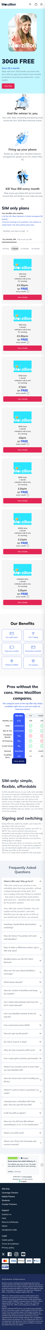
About (4, 1226)
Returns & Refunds (10, 1222)
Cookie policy (7, 1240)
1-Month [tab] (15, 249)
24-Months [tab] (35, 249)
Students (6, 1200)
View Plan (8, 86)
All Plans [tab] (6, 249)
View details (19, 761)
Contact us (6, 1214)
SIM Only (6, 1189)
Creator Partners (9, 1204)
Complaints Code (9, 1230)
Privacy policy (8, 1248)
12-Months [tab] (25, 249)
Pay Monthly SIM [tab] (9, 239)
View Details (22, 297)
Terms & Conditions (10, 1244)
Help (4, 1218)
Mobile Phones (8, 1196)
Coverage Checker (10, 1193)
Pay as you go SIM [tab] (24, 239)
